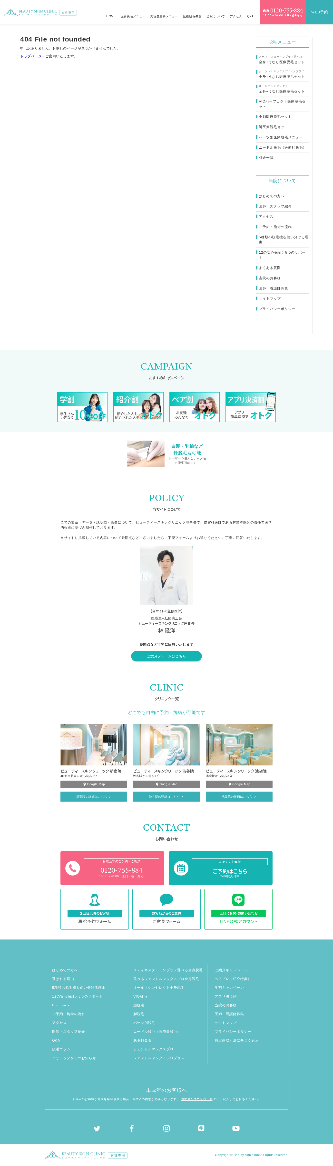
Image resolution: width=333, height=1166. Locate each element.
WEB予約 (319, 12)
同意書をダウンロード (197, 1099)
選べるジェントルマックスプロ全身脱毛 (166, 979)
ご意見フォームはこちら (166, 656)
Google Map (96, 784)
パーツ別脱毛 (144, 1023)
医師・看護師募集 (273, 288)
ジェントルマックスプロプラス (159, 1058)
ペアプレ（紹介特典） (233, 979)
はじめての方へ (271, 196)
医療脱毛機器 (192, 16)
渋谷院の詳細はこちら (164, 796)
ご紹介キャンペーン (231, 970)
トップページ (31, 56)
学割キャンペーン (229, 988)
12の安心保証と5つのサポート (282, 254)
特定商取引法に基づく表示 (237, 1040)
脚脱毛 (138, 1014)
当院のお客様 (270, 278)
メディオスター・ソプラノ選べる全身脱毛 (168, 970)
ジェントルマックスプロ (153, 1049)
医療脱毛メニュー (133, 16)
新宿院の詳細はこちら (91, 796)
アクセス (236, 16)
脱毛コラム (61, 1049)
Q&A (250, 16)
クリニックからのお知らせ (74, 1058)
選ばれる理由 (63, 979)
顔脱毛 (138, 1005)
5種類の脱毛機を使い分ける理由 (284, 239)
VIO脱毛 (140, 996)
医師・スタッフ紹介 (275, 206)
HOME (111, 16)
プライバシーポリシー (277, 309)
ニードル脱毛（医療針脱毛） (157, 1031)
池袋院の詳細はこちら (237, 796)
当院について (215, 16)
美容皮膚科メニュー (164, 16)
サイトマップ (270, 298)
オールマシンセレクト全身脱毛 (159, 988)
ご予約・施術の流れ (275, 227)
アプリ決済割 (226, 996)
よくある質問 (270, 268)
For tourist (61, 1005)
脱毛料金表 (142, 1040)
